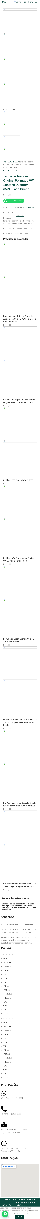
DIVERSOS (7, 966)
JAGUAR (6, 990)
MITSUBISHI (8, 998)
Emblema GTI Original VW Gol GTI (18, 480)
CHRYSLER (7, 963)
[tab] (20, 215)
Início (5, 162)
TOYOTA (6, 1006)
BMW (5, 959)
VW (9, 162)
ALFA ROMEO (8, 955)
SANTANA (15, 162)
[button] (5, 1214)
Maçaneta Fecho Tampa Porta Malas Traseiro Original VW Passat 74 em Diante (20, 722)
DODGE (6, 970)
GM (4, 982)
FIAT (5, 974)
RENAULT (6, 1002)
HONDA (6, 986)
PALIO (5, 1014)
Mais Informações (7, 1217)
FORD (5, 978)
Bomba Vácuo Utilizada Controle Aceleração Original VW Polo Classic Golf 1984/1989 (19, 319)
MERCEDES (7, 994)
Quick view (6, 312)
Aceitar (19, 1217)
